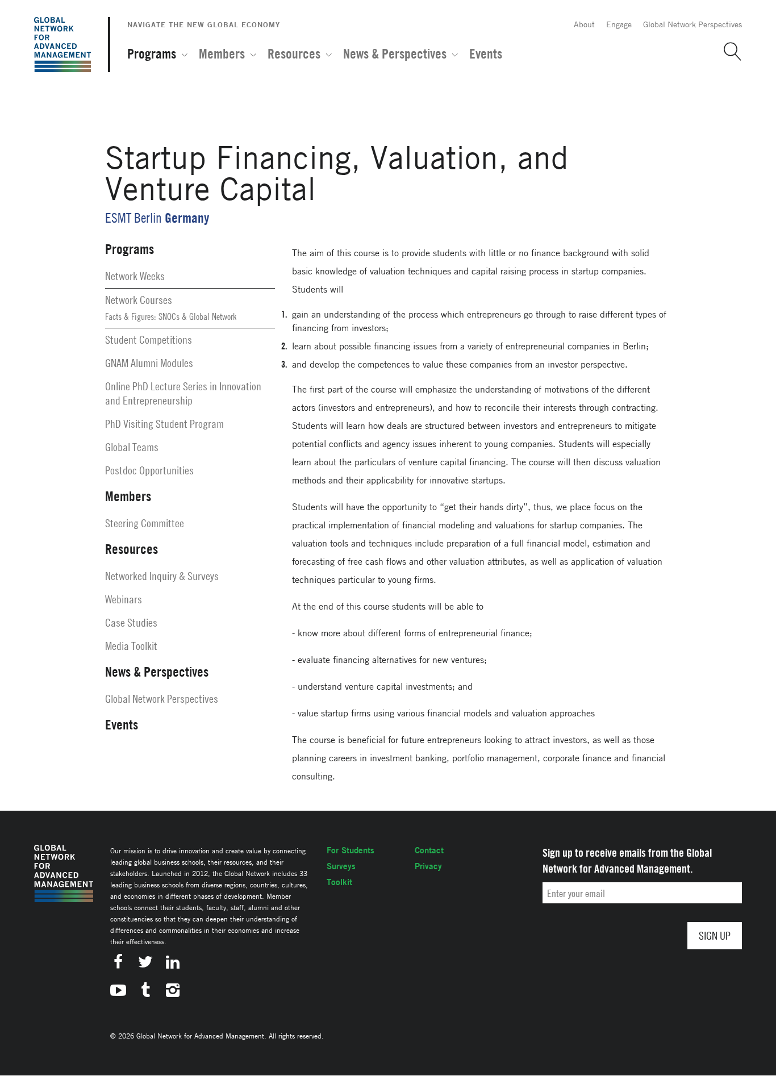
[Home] (62, 44)
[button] (728, 52)
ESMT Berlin (133, 218)
